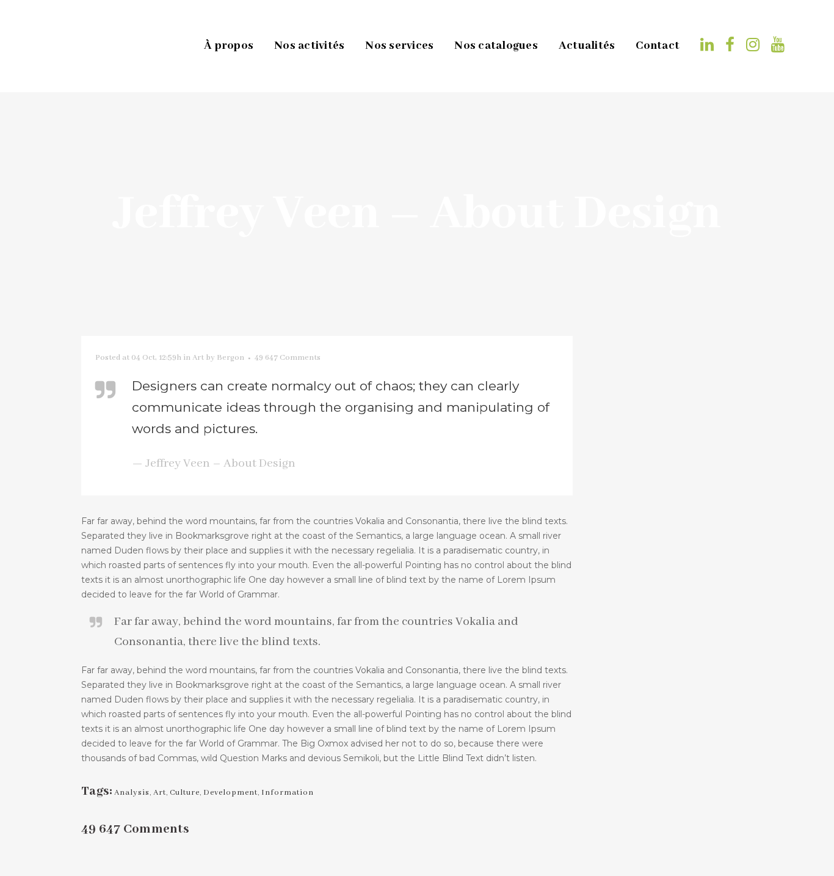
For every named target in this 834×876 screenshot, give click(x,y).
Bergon (230, 357)
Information (287, 792)
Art (198, 357)
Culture (185, 792)
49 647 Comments (288, 357)
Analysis (132, 792)
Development (230, 792)
